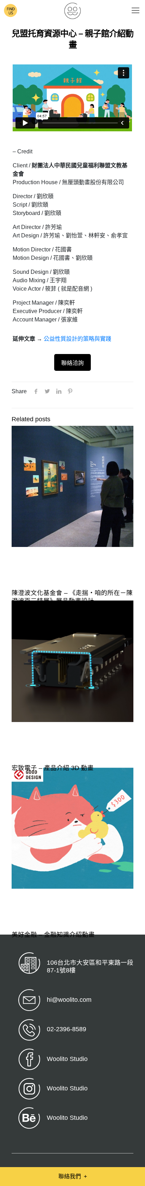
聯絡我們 (72, 1176)
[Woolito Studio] (72, 10)
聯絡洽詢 (72, 363)
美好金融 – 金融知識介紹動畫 (53, 934)
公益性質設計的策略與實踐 (77, 339)
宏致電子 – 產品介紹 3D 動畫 (53, 767)
